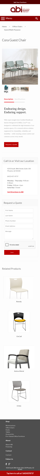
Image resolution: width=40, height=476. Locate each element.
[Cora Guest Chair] (20, 84)
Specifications (20, 99)
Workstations (10, 425)
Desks (8, 430)
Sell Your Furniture (20, 2)
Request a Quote (11, 144)
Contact (8, 455)
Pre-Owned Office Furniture (15, 436)
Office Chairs (17, 26)
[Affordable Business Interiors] (20, 13)
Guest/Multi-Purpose (12, 30)
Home (4, 26)
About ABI (9, 444)
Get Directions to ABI (15, 192)
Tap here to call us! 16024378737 (20, 473)
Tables (8, 432)
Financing (9, 447)
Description (8, 99)
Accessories (10, 434)
